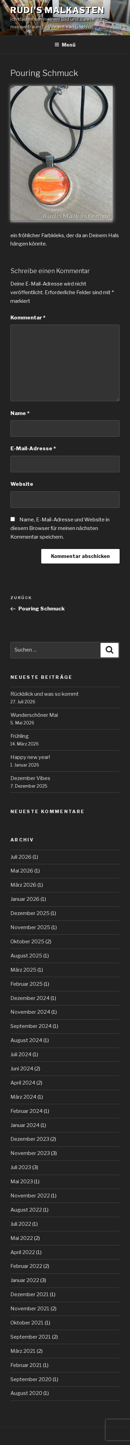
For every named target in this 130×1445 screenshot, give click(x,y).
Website (21, 484)
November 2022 (30, 1196)
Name (19, 413)
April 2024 (22, 1083)
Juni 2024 (21, 1069)
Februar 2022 (26, 1266)
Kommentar (27, 318)
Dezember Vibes (30, 778)
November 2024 (30, 1012)
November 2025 (30, 927)
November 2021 (30, 1309)
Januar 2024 (25, 1125)
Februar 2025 (26, 984)
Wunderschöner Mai (34, 715)
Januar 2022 (24, 1280)
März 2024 (23, 1097)
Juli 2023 (20, 1167)
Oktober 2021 (27, 1323)
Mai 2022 (21, 1238)
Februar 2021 (26, 1365)
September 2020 (31, 1379)
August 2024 (26, 1040)
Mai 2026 (21, 871)
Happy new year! (30, 757)
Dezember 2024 (30, 998)
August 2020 (26, 1393)
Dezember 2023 (29, 1139)
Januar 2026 (25, 899)
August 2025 (26, 956)
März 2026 (23, 885)
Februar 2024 (26, 1111)
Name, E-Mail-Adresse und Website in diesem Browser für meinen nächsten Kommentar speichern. (60, 528)
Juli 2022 (20, 1224)
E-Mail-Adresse (33, 448)
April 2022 (22, 1252)
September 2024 (31, 1026)
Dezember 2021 (29, 1294)
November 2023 (30, 1153)
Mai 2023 (21, 1181)
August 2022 (26, 1210)
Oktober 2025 (27, 941)
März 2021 (23, 1351)
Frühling (19, 736)
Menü (69, 45)
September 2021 (30, 1337)
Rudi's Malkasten (57, 10)
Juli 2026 (21, 857)
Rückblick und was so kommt (44, 694)
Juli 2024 (21, 1054)
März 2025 (23, 970)
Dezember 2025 (30, 913)
